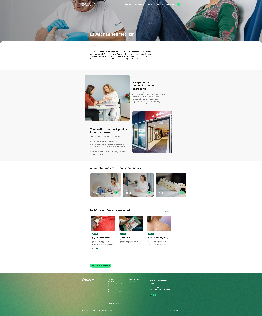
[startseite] (89, 4)
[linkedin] (151, 295)
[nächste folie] (170, 168)
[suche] (178, 4)
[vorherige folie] (162, 168)
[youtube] (154, 295)
